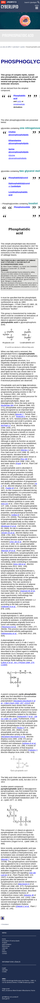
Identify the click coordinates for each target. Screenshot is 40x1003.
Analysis (4, 942)
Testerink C (20, 416)
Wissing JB (29, 895)
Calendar (5, 948)
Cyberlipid (9, 7)
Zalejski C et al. (22, 906)
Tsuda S (20, 728)
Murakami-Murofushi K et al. (13, 737)
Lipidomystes (12, 2)
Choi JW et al (15, 542)
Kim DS (4, 504)
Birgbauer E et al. (8, 526)
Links (3, 950)
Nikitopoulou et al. (9, 633)
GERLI (3, 2)
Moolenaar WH (7, 405)
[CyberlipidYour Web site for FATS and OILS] (12, 985)
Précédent (5, 924)
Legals (4, 968)
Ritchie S (25, 450)
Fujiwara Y (32, 750)
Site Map (5, 970)
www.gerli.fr (6, 999)
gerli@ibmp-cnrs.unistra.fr (10, 997)
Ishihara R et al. (29, 743)
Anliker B (15, 515)
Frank (18, 463)
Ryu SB (24, 459)
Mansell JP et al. (8, 551)
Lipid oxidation (6, 944)
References (5, 946)
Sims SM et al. (19, 564)
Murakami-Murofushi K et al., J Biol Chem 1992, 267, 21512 (18, 702)
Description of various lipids (10, 941)
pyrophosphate (19, 104)
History (4, 952)
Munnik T (19, 414)
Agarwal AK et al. (27, 591)
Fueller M (10, 488)
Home (4, 939)
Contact (4, 953)
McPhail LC (6, 425)
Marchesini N (23, 884)
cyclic (19, 101)
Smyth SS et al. (8, 533)
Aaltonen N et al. (8, 607)
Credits (4, 972)
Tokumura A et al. (8, 627)
